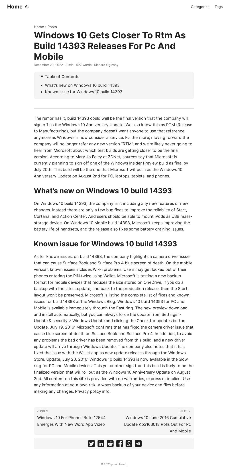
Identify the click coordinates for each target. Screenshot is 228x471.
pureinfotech (119, 464)
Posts (52, 27)
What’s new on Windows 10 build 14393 (82, 85)
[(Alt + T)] (27, 6)
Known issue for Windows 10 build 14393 (83, 91)
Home (14, 6)
